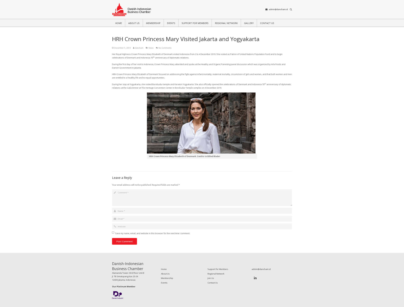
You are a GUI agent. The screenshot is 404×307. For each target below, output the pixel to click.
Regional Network (216, 273)
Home (164, 269)
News (151, 48)
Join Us (211, 278)
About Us (165, 273)
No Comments (165, 48)
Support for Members (218, 269)
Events (164, 282)
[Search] (291, 9)
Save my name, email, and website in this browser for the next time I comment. (152, 233)
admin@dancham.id (278, 9)
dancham (139, 48)
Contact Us (213, 282)
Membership (167, 278)
